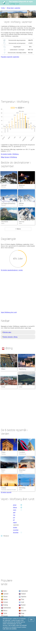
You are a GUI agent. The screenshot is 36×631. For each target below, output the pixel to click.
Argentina (23, 596)
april (14, 512)
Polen (22, 599)
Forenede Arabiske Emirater (8, 489)
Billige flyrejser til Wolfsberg (9, 157)
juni (14, 517)
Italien (2, 472)
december (15, 532)
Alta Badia (4, 222)
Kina (22, 607)
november (15, 530)
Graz (3, 387)
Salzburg (22, 369)
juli (14, 520)
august (15, 522)
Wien (3, 369)
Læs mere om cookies (10, 629)
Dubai (3, 488)
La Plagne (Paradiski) (8, 203)
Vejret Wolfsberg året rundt (9, 312)
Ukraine (5, 596)
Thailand (23, 593)
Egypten (5, 616)
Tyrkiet (20, 472)
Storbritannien (22, 454)
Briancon (22, 185)
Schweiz (5, 602)
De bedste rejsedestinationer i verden (12, 270)
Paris (3, 452)
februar (15, 507)
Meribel (21, 203)
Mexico (5, 610)
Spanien (5, 599)
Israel (22, 602)
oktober (15, 527)
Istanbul (22, 470)
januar (14, 505)
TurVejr (3, 8)
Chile (22, 616)
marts (14, 510)
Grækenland (24, 591)
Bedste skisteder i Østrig (10, 337)
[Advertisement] (18, 77)
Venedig (22, 488)
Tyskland (5, 593)
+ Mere (18, 229)
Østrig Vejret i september (13, 8)
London (22, 452)
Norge (22, 613)
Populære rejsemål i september (10, 57)
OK (31, 620)
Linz (20, 387)
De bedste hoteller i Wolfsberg (10, 154)
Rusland (23, 605)
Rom (3, 470)
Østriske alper (7, 332)
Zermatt (3, 185)
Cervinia (21, 222)
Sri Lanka (23, 610)
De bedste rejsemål (6, 492)
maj (14, 515)
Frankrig (3, 454)
